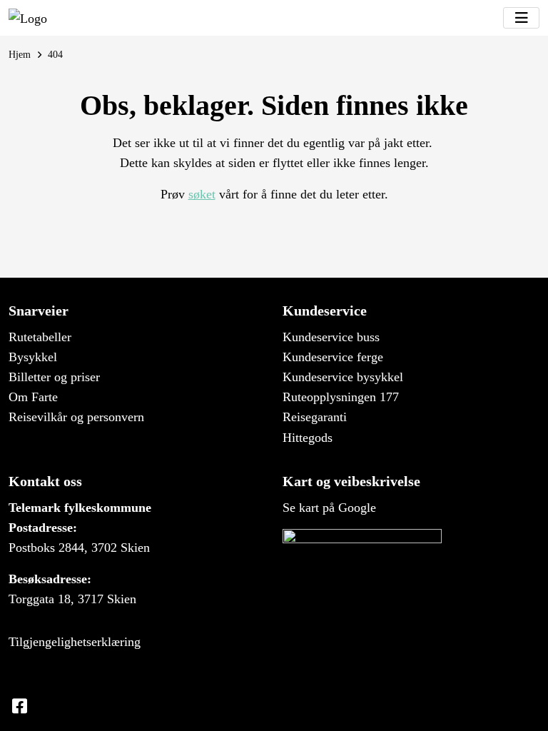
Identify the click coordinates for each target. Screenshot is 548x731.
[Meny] (521, 18)
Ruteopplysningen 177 (341, 397)
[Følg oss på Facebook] (19, 706)
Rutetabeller (40, 337)
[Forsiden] (28, 18)
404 (55, 54)
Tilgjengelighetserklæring (75, 642)
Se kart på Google (329, 507)
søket (201, 194)
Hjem (20, 54)
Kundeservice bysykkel (343, 377)
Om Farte (33, 397)
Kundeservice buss (331, 337)
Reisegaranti (315, 417)
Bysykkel (33, 357)
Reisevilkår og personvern (76, 417)
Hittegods (308, 437)
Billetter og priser (54, 377)
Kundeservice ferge (333, 357)
